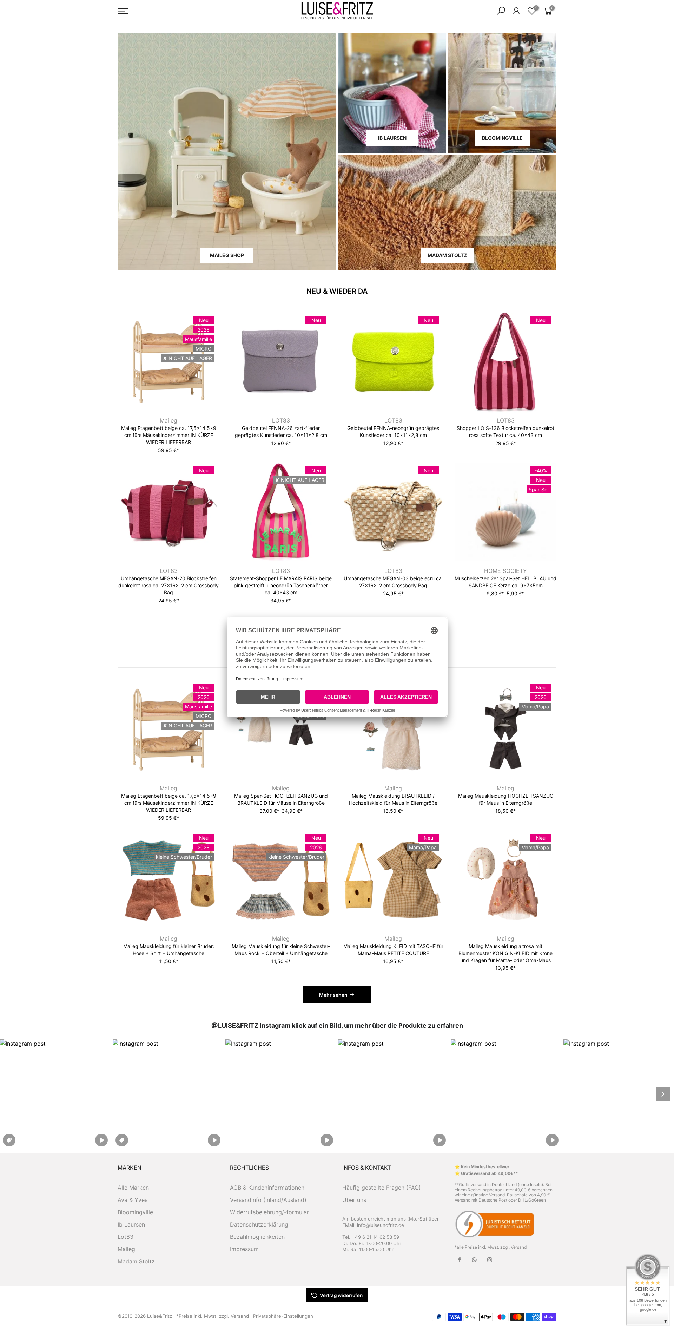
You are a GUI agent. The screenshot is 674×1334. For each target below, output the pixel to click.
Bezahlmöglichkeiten (257, 1236)
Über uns (354, 1199)
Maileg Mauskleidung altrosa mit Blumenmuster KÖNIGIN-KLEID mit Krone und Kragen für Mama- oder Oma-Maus (505, 953)
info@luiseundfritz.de (380, 1225)
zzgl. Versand (513, 1247)
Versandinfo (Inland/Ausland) (268, 1199)
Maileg (168, 420)
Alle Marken (133, 1187)
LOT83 (281, 420)
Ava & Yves (132, 1199)
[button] (55, 1094)
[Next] (663, 1094)
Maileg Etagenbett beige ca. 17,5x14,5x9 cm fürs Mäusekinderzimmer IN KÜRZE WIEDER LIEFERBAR (168, 435)
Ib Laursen (131, 1224)
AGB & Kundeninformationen (267, 1187)
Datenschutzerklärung (259, 1224)
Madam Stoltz (136, 1261)
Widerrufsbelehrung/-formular (269, 1212)
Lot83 (125, 1236)
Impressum (244, 1249)
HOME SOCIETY (505, 570)
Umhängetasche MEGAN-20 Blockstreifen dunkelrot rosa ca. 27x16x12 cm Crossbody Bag (168, 585)
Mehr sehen (333, 995)
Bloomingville (135, 1212)
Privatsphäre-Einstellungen (283, 1316)
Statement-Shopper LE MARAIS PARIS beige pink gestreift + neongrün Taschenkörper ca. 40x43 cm (281, 585)
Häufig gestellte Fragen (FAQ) (381, 1187)
